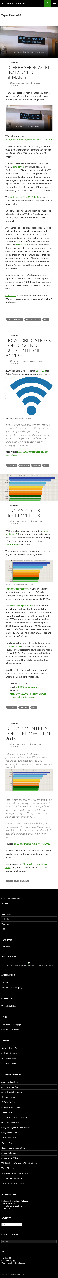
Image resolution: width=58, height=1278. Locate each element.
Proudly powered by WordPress (13, 1274)
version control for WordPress (14, 1173)
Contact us (10, 295)
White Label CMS (8, 1006)
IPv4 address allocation (11, 1206)
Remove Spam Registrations (13, 1148)
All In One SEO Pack (10, 1087)
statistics (24, 707)
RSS (3, 929)
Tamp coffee (18, 166)
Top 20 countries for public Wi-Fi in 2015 (27, 734)
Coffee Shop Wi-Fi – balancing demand (27, 72)
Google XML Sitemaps (10, 1132)
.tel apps (5, 982)
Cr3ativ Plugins (8, 1102)
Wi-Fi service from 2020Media (24, 197)
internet (36, 465)
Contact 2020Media (10, 1029)
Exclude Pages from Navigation (15, 1117)
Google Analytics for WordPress (15, 1127)
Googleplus (6, 914)
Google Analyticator (10, 1122)
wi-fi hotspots (22, 881)
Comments (8, 1260)
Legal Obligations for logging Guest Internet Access (28, 347)
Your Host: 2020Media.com (13, 1263)
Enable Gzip (6, 1112)
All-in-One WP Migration (12, 1092)
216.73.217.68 (21, 1201)
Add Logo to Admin (9, 1082)
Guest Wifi (40, 370)
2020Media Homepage (11, 1024)
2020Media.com (8, 946)
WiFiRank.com (12, 544)
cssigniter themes (9, 1053)
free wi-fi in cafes (15, 319)
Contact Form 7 (8, 1097)
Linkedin (5, 919)
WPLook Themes (8, 1063)
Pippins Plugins (8, 1143)
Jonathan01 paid (8, 1058)
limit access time (33, 319)
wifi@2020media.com (26, 687)
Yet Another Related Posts (12, 1183)
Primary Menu (54, 3)
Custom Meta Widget (10, 1107)
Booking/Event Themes (11, 1048)
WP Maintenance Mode (11, 1178)
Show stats (6, 1208)
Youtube (5, 924)
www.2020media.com (11, 898)
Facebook (5, 909)
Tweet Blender (7, 1168)
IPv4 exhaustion (8, 1203)
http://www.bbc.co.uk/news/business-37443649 (28, 139)
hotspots (24, 465)
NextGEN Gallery (8, 1137)
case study (21, 244)
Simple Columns (8, 1153)
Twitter (4, 903)
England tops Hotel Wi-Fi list (24, 513)
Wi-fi (46, 319)
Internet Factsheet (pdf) (11, 987)
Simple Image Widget (10, 1158)
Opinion (14, 63)
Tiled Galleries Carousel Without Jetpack (19, 1163)
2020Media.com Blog (13, 3)
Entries (6, 1258)
